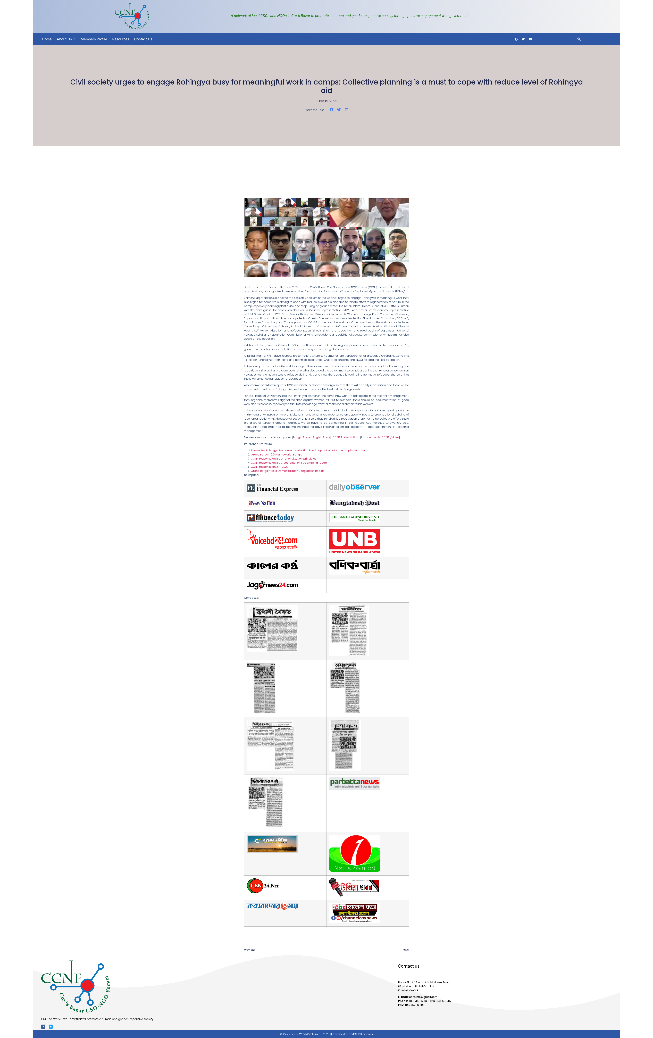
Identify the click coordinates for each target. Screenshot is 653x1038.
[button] (331, 110)
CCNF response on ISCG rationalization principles (283, 459)
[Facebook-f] (43, 1027)
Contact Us (143, 39)
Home (47, 39)
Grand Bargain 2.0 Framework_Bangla (276, 454)
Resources (120, 39)
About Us (64, 39)
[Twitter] (51, 1027)
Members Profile (94, 39)
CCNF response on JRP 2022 (269, 467)
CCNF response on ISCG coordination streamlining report (289, 463)
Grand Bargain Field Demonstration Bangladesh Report (287, 471)
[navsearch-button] (579, 39)
